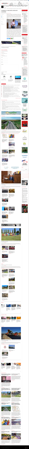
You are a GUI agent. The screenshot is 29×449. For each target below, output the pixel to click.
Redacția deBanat (18, 0)
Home (4, 6)
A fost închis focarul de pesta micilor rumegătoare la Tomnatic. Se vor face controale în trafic (5, 299)
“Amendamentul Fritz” (4, 188)
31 (28, 177)
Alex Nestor (5, 185)
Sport (13, 6)
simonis (18, 133)
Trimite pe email (3, 18)
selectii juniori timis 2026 (12, 245)
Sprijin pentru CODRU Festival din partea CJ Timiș (13, 320)
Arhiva (12, 0)
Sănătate (26, 6)
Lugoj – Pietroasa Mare (6, 133)
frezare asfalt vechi (4, 344)
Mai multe (5, 7)
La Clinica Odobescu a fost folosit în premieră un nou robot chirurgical (18, 308)
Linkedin (2, 17)
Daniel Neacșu (5, 242)
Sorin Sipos (8, 188)
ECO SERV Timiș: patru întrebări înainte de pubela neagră (8, 86)
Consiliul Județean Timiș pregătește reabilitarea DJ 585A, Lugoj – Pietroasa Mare (10, 89)
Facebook (2, 16)
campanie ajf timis (5, 245)
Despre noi (15, 0)
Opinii (15, 6)
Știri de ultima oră (3, 372)
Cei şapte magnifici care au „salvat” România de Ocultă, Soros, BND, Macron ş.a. (25, 29)
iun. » (23, 178)
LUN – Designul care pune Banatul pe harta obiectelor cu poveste (25, 72)
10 (28, 173)
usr (9, 188)
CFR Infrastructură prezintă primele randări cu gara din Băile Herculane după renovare (5, 357)
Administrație (7, 6)
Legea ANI (6, 188)
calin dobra (3, 133)
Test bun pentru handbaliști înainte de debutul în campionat (8, 94)
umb (9, 344)
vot (3, 24)
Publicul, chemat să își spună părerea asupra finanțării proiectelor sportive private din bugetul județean (5, 418)
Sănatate (2, 302)
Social (2, 263)
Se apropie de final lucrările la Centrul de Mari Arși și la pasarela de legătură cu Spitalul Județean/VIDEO (13, 308)
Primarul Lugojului (9, 133)
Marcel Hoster (5, 130)
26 (22, 177)
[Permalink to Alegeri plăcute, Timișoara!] (4, 77)
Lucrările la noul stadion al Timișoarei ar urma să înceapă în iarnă (12, 148)
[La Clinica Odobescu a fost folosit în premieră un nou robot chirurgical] (18, 305)
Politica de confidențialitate (25, 0)
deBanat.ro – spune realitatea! (5, 447)
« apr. (22, 178)
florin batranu (7, 245)
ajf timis (3, 245)
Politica (2, 170)
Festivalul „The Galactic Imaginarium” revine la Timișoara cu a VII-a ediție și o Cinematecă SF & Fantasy (3, 321)
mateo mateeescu (9, 245)
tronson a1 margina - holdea (7, 344)
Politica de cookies (21, 0)
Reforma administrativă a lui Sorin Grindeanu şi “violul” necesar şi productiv (10, 80)
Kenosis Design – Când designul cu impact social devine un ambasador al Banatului (24, 55)
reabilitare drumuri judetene (12, 133)
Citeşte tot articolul (2, 387)
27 (23, 177)
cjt (4, 133)
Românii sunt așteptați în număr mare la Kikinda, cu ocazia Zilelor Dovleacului (5, 432)
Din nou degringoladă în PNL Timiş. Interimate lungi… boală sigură (25, 27)
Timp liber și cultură (19, 6)
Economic (23, 6)
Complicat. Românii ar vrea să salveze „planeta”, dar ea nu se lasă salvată (25, 50)
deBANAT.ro (26, 447)
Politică (10, 6)
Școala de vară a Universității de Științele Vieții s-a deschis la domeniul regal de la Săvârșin (3, 367)
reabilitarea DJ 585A (16, 133)
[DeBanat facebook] (28, 0)
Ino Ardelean (10, 197)
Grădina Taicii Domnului (24, 34)
